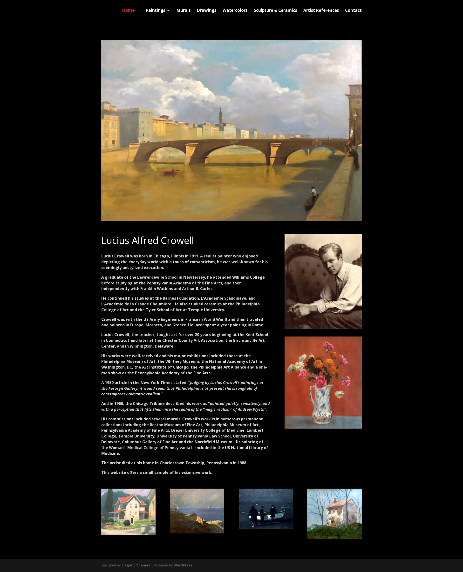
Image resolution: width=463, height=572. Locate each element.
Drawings (206, 11)
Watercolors (235, 11)
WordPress (183, 565)
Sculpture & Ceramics (275, 11)
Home (128, 11)
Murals (183, 11)
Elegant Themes (136, 565)
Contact (353, 11)
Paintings (155, 11)
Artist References (321, 11)
